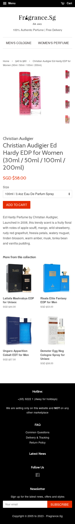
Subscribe (60, 504)
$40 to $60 (21, 61)
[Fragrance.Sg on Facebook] (37, 475)
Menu (12, 3)
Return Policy (37, 442)
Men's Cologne (19, 43)
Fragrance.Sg (54, 516)
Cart (69, 3)
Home (6, 61)
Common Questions (37, 432)
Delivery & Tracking (37, 437)
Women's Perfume (53, 43)
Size (6, 187)
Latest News (37, 453)
